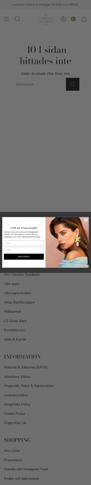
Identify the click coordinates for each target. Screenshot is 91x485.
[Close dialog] (86, 220)
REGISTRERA (23, 256)
